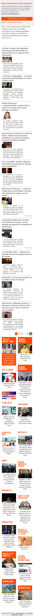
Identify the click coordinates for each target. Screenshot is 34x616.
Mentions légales (20, 613)
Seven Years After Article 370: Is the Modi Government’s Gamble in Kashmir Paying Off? (9, 598)
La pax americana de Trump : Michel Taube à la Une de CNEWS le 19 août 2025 (25, 577)
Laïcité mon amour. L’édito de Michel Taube (9, 385)
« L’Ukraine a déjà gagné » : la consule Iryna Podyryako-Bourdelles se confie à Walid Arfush (17, 78)
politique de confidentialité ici (10, 13)
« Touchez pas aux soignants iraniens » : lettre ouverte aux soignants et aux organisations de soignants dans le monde (25, 517)
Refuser (3, 22)
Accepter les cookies (17, 19)
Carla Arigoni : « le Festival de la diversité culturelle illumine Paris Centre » (25, 421)
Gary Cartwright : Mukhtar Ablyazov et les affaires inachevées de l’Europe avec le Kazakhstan (16, 164)
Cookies (21, 614)
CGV (26, 613)
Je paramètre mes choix (14, 22)
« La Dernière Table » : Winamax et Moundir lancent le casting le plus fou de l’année (17, 254)
